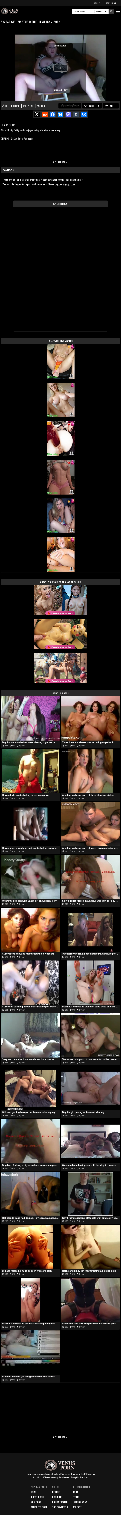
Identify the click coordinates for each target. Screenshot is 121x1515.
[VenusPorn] (10, 11)
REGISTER (109, 3)
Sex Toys (18, 139)
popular (57, 1497)
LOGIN (95, 3)
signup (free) (69, 184)
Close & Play (60, 90)
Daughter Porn (39, 1507)
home (33, 1492)
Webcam (28, 139)
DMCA (75, 1492)
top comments (60, 1507)
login (57, 184)
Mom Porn (36, 1502)
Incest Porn (37, 1497)
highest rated (60, 1502)
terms (75, 1497)
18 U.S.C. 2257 (79, 1502)
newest (56, 1492)
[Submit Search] (111, 11)
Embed (112, 106)
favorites (93, 106)
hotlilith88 (12, 106)
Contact (77, 1507)
